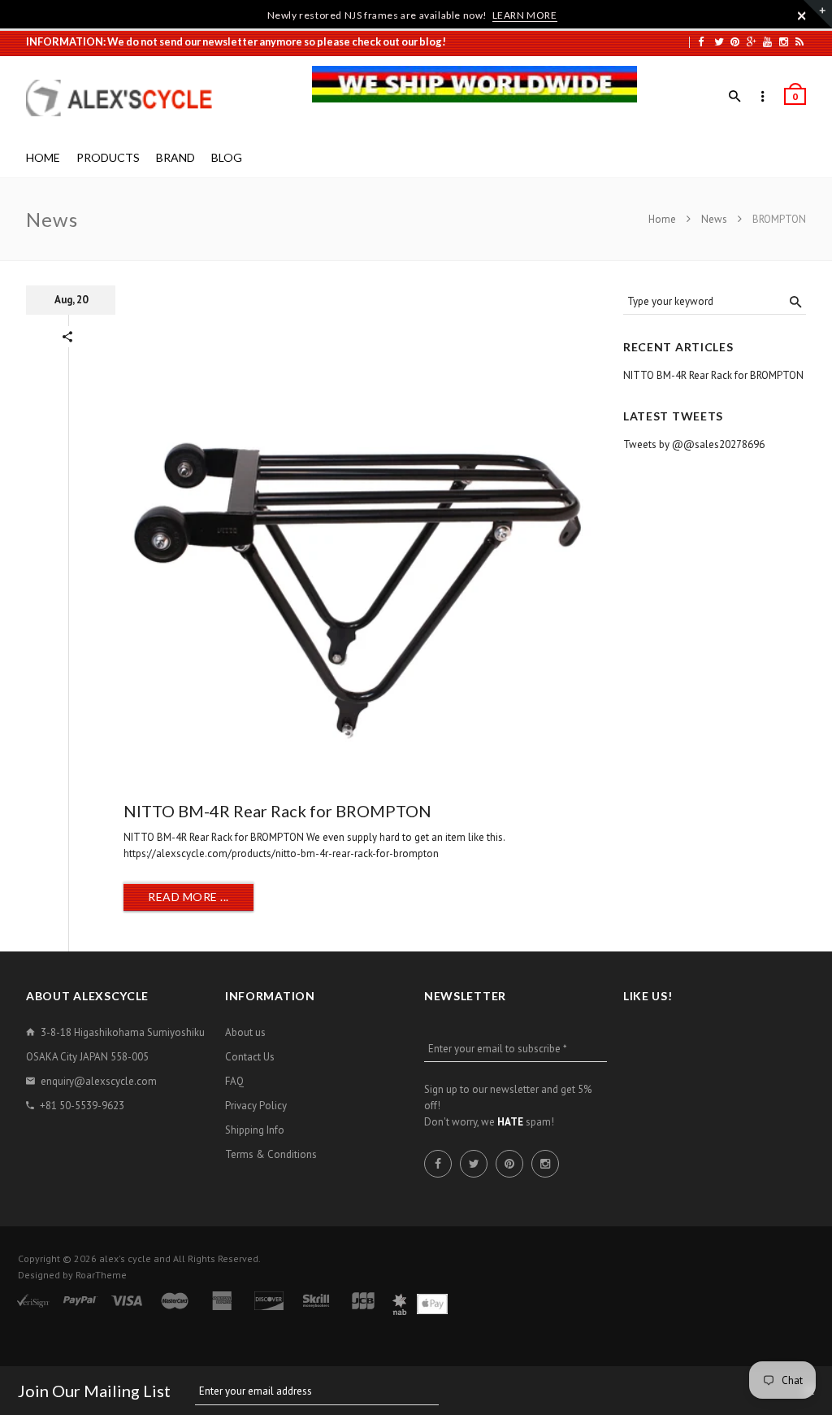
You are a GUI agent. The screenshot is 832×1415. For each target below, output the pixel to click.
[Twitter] (719, 41)
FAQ (234, 1081)
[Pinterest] (734, 41)
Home (663, 219)
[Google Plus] (751, 41)
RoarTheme (101, 1275)
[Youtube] (767, 41)
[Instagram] (783, 41)
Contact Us (250, 1057)
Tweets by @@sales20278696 (694, 444)
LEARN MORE (524, 15)
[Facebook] (701, 41)
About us (245, 1032)
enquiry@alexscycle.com (99, 1081)
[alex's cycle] (127, 98)
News (714, 219)
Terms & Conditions (271, 1154)
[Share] (67, 336)
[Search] (735, 97)
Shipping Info (254, 1130)
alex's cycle (125, 1258)
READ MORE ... (188, 896)
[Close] (802, 15)
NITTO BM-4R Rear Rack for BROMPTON (277, 811)
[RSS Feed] (799, 41)
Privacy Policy (256, 1105)
